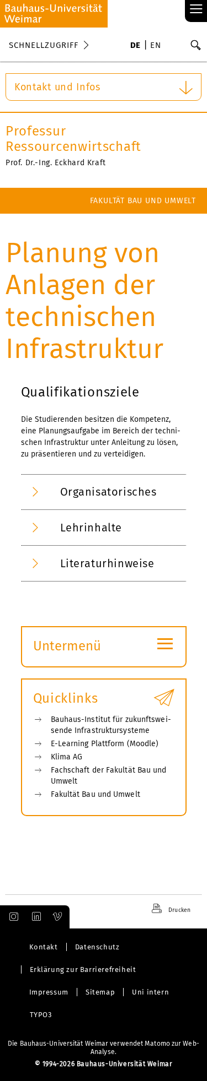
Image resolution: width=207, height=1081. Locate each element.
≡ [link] (196, 9)
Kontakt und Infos (57, 87)
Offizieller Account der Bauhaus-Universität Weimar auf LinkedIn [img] (34, 916)
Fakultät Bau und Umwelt (143, 200)
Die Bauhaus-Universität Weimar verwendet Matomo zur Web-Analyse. (103, 1048)
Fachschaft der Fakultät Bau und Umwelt (109, 775)
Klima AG (67, 757)
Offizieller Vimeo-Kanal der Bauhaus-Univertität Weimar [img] (58, 916)
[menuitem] (136, 46)
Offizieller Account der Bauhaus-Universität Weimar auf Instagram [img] (11, 916)
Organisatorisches (108, 491)
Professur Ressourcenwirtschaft (73, 138)
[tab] (104, 492)
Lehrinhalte (91, 527)
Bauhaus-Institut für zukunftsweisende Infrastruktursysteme (111, 725)
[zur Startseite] (54, 14)
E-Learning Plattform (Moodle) (105, 743)
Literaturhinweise (107, 563)
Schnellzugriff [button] (43, 45)
